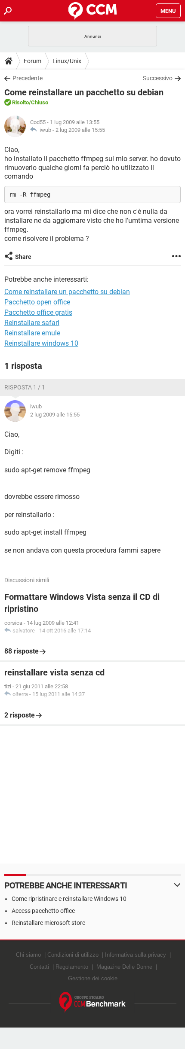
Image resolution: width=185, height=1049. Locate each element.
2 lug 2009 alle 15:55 (80, 130)
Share (23, 256)
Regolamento (72, 967)
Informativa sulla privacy (135, 955)
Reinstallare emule (32, 333)
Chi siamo (28, 955)
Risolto (20, 102)
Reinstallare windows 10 (41, 343)
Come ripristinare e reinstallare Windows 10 (69, 898)
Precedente (27, 78)
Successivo (158, 78)
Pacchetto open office (37, 302)
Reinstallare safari (31, 323)
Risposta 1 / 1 (24, 387)
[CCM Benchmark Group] (93, 1002)
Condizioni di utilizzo (73, 955)
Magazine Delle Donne (124, 967)
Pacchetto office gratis (38, 312)
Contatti (39, 967)
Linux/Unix (66, 61)
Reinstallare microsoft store (48, 922)
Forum (32, 61)
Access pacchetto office (43, 910)
